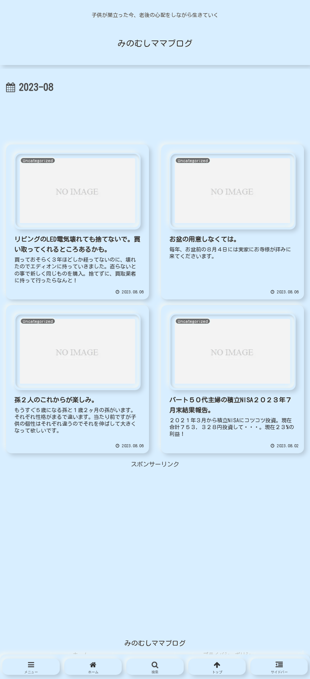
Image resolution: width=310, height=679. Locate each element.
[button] (281, 659)
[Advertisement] (155, 116)
